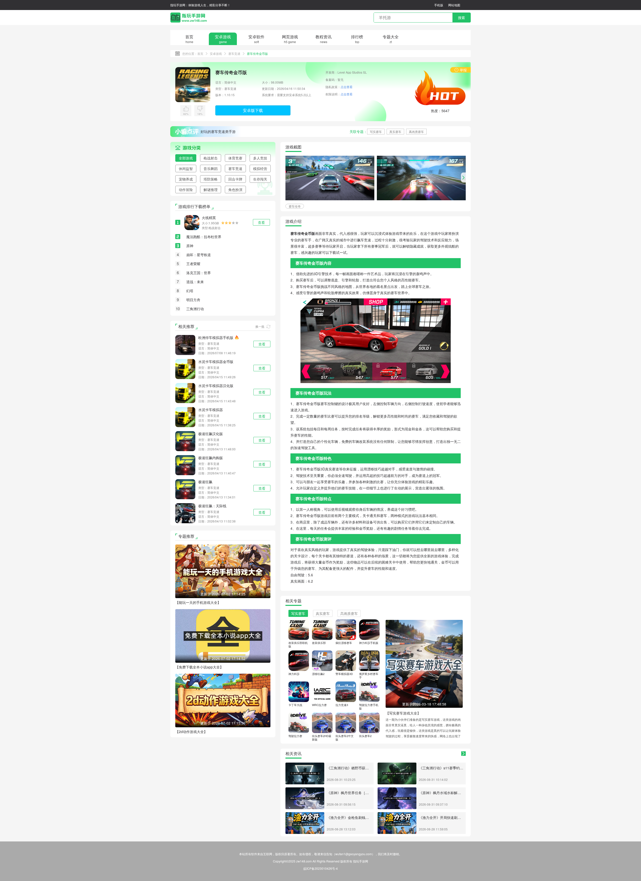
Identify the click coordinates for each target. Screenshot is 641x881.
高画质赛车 (416, 131)
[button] (463, 177)
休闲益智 (186, 168)
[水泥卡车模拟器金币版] (185, 368)
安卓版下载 (253, 110)
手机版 (438, 5)
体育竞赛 (235, 157)
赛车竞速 (234, 53)
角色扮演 (235, 189)
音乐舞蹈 (211, 168)
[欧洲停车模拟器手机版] (185, 344)
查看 (261, 343)
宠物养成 (186, 179)
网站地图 (454, 5)
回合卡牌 (235, 179)
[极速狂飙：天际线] (185, 512)
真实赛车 (395, 131)
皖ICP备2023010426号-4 (320, 868)
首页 (200, 53)
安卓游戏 (216, 53)
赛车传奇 (295, 206)
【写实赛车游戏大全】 (403, 713)
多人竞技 (260, 157)
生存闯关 (260, 179)
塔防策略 (211, 179)
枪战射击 (211, 157)
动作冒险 (186, 189)
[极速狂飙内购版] (185, 464)
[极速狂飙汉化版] (185, 440)
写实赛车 (376, 131)
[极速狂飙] (185, 488)
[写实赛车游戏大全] (424, 663)
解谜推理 (211, 189)
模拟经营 (260, 168)
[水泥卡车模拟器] (185, 416)
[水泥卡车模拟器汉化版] (185, 392)
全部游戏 (186, 157)
